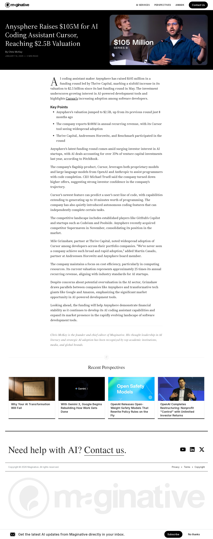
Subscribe (173, 534)
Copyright (200, 467)
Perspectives (162, 5)
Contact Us (198, 5)
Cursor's (72, 98)
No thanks (194, 534)
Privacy (175, 467)
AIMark (180, 5)
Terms (187, 467)
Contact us (104, 449)
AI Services (143, 5)
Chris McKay (15, 51)
